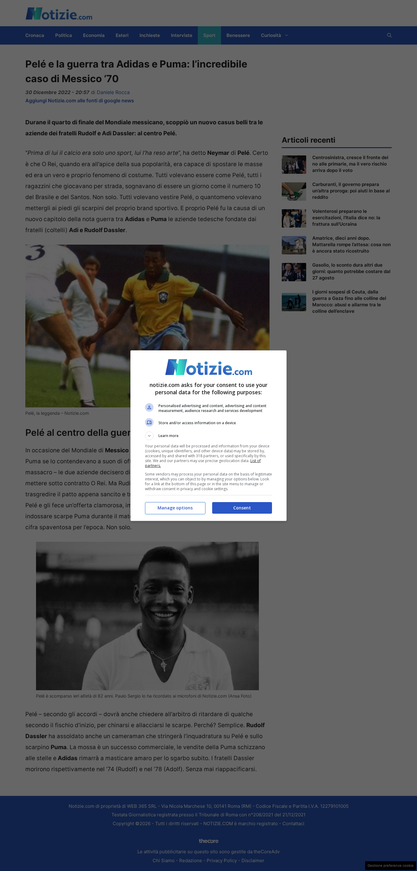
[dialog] (208, 435)
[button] (208, 436)
